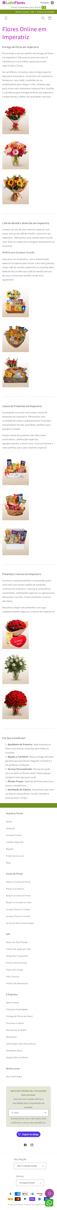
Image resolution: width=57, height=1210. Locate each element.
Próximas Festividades (17, 1009)
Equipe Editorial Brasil (17, 1057)
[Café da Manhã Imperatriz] (15, 317)
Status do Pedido (46, 11)
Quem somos (12, 1002)
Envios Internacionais (16, 962)
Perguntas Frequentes (17, 956)
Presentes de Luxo (15, 855)
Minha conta (22, 11)
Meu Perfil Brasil (14, 1076)
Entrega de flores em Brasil (19, 1016)
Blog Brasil (11, 1037)
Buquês (10, 849)
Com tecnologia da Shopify (38, 1204)
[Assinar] (45, 1112)
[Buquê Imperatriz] (15, 204)
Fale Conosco (12, 976)
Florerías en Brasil (15, 1023)
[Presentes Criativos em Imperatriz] (15, 648)
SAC (33, 11)
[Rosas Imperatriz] (15, 134)
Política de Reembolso (17, 983)
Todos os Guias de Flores (18, 881)
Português (44, 3)
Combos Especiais (15, 842)
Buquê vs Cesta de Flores (18, 895)
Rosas (9, 821)
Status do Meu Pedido (17, 942)
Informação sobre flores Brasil (21, 1043)
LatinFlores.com (20, 1204)
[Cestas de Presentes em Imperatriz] (15, 484)
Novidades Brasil (14, 1050)
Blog (8, 862)
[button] (6, 18)
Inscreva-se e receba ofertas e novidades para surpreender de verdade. (29, 1099)
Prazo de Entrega (14, 969)
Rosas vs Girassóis (15, 888)
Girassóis (10, 828)
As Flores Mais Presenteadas (20, 923)
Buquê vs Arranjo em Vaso (19, 902)
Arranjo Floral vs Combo (18, 909)
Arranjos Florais (14, 835)
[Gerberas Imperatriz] (15, 169)
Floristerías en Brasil (16, 1030)
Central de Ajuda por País (18, 949)
